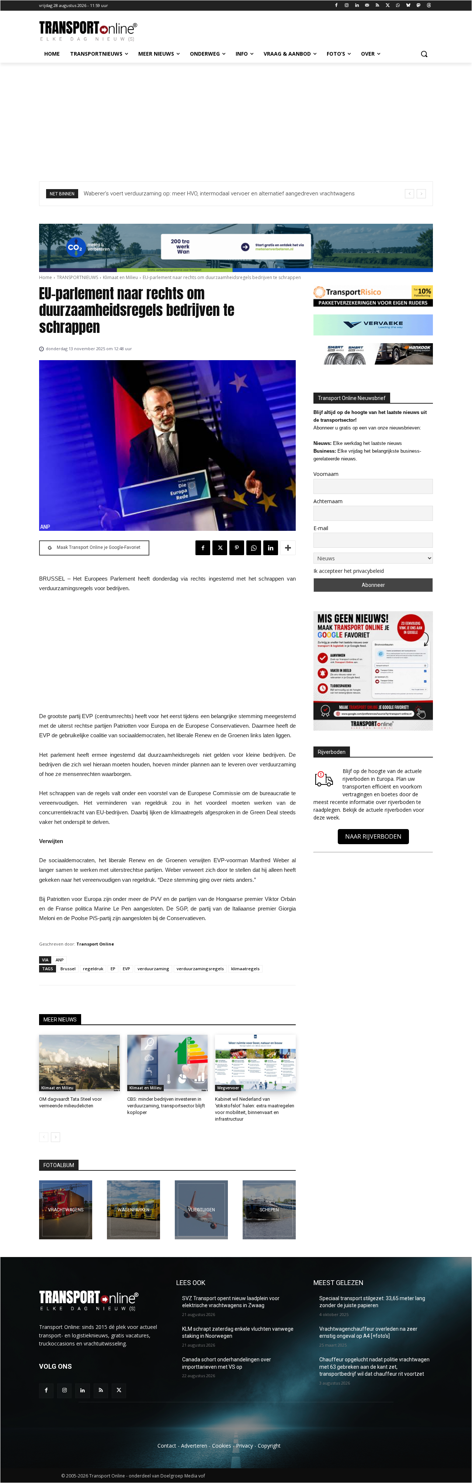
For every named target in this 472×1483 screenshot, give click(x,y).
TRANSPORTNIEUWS (77, 277)
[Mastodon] (418, 5)
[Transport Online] (98, 31)
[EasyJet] (201, 1209)
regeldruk (93, 968)
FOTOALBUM (59, 1165)
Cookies (221, 1445)
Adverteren (194, 1445)
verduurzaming (153, 968)
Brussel (68, 968)
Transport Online (95, 944)
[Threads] (428, 5)
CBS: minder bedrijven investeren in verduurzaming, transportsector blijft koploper (166, 1105)
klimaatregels (245, 968)
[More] (288, 547)
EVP (126, 968)
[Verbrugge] (133, 1209)
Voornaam (326, 473)
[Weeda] (65, 1209)
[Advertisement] (236, 118)
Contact (166, 1445)
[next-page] (55, 1137)
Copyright (269, 1445)
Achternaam (328, 501)
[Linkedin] (357, 5)
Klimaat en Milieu (120, 277)
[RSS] (377, 5)
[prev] (409, 193)
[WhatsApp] (398, 5)
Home (45, 277)
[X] (388, 5)
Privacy (244, 1445)
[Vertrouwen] (269, 1209)
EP (113, 968)
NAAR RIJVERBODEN (373, 836)
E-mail (320, 528)
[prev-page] (43, 1137)
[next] (421, 193)
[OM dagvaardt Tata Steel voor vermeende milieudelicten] (79, 1063)
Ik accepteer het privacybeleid (348, 570)
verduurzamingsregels (200, 968)
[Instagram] (347, 5)
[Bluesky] (408, 5)
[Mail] (367, 5)
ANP (60, 959)
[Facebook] (336, 5)
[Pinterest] (236, 547)
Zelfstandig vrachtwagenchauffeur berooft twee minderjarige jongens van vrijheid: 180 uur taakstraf (207, 193)
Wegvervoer (228, 1087)
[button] (424, 54)
